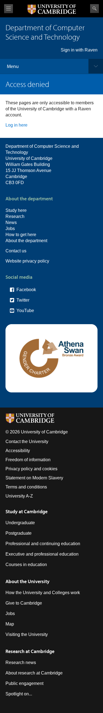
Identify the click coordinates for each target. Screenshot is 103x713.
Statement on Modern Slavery (34, 478)
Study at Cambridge (26, 511)
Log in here (16, 125)
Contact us (15, 250)
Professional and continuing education (42, 543)
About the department (26, 240)
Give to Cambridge (23, 603)
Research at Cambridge (29, 651)
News (11, 222)
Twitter (22, 300)
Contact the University (26, 441)
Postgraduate (18, 533)
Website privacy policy (27, 261)
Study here (16, 210)
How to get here (20, 234)
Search (94, 8)
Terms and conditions (26, 487)
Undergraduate (20, 522)
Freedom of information (28, 459)
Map (9, 624)
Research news (20, 662)
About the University (27, 581)
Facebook (26, 289)
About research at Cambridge (34, 673)
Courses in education (26, 564)
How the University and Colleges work (42, 592)
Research (14, 216)
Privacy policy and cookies (31, 468)
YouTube (25, 310)
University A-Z (19, 496)
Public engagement (24, 683)
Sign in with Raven (79, 50)
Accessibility (17, 450)
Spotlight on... (18, 694)
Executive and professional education (42, 554)
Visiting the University (26, 634)
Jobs (10, 228)
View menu (8, 8)
